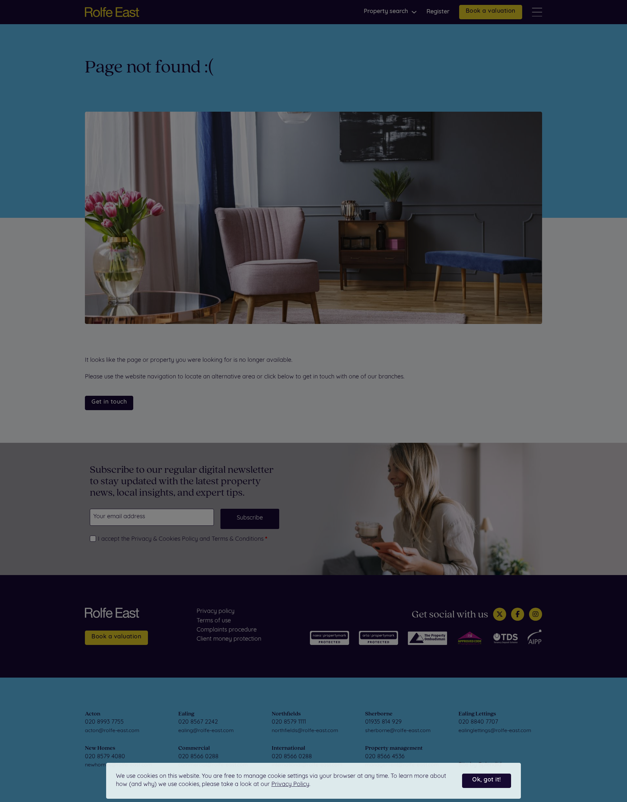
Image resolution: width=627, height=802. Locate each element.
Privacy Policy (290, 785)
